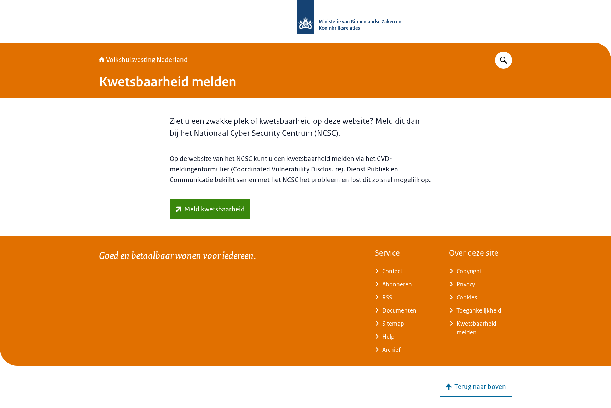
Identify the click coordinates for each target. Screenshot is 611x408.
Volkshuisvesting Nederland (147, 60)
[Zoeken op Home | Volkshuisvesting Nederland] (503, 60)
